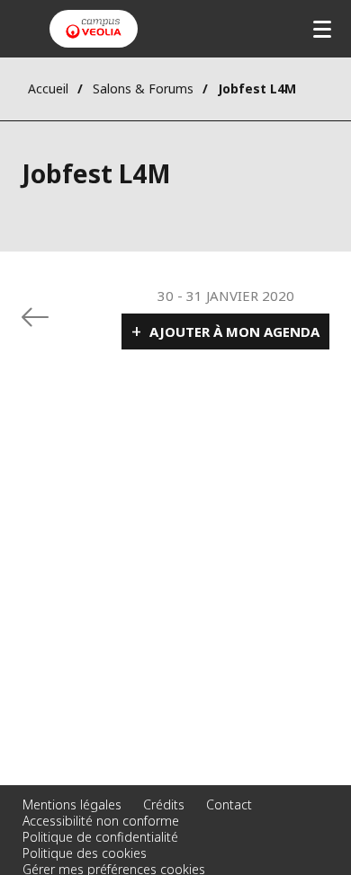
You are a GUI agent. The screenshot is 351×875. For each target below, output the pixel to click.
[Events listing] (35, 317)
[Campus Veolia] (93, 29)
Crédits (163, 804)
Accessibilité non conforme (100, 820)
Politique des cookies (84, 853)
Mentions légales (72, 804)
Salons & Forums (143, 88)
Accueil (48, 88)
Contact (229, 804)
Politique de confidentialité (100, 836)
